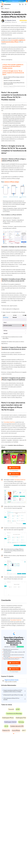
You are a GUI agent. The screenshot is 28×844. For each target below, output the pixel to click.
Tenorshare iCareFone (9, 422)
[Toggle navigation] (25, 4)
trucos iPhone (16, 730)
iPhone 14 (14, 22)
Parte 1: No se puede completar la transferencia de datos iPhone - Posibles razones (12, 66)
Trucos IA (11, 709)
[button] (13, 733)
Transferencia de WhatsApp (14, 713)
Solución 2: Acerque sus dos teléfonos (12, 80)
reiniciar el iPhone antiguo (11, 182)
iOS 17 (24, 730)
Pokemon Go (6, 730)
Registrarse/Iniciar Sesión (11, 680)
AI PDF (18, 709)
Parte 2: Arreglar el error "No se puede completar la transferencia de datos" (13, 72)
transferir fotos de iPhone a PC (15, 657)
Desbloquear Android (10, 722)
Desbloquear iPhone (8, 717)
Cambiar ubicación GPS (16, 726)
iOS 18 (6, 726)
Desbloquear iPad (21, 717)
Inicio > (2, 8)
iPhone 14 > (7, 8)
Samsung (21, 722)
